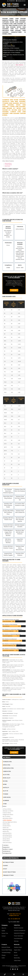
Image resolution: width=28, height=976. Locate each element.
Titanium (5, 794)
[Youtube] (13, 969)
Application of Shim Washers (12, 52)
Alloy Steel (6, 774)
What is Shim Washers (10, 40)
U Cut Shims (7, 816)
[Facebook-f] (11, 969)
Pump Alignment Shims (10, 822)
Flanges (5, 865)
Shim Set (6, 827)
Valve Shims (7, 826)
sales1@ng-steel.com (15, 913)
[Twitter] (15, 969)
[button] (24, 4)
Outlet (5, 869)
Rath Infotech (15, 967)
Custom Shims (8, 164)
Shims (4, 806)
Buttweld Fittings (8, 862)
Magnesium (6, 847)
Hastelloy (6, 787)
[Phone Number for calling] (4, 974)
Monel (5, 784)
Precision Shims (8, 818)
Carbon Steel (7, 771)
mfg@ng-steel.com (14, 915)
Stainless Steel (7, 761)
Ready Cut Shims (8, 811)
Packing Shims (8, 835)
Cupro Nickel (7, 797)
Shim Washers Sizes (9, 46)
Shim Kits (6, 831)
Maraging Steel (7, 853)
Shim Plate (7, 824)
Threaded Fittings (8, 875)
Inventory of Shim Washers (11, 48)
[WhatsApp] (23, 974)
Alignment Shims (8, 814)
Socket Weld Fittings (9, 872)
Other (5, 804)
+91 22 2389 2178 (15, 918)
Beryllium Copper (8, 849)
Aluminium (6, 800)
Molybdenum (6, 851)
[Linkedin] (17, 969)
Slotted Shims (7, 833)
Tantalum (5, 845)
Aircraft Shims (8, 842)
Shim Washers (19, 65)
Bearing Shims (8, 163)
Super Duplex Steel (8, 768)
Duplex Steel (6, 765)
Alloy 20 (5, 791)
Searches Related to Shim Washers (14, 50)
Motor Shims (7, 813)
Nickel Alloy (6, 778)
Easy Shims (7, 166)
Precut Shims (7, 809)
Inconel (5, 781)
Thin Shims (7, 840)
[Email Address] (14, 974)
